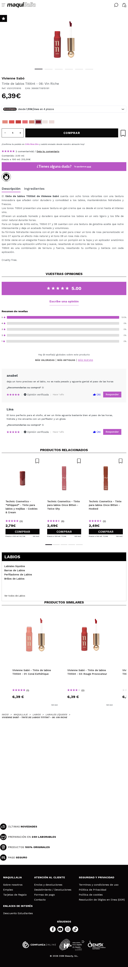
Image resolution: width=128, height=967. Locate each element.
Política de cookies (91, 894)
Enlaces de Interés (18, 906)
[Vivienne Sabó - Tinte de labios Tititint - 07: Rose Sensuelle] (45, 121)
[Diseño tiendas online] (97, 944)
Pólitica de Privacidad (92, 889)
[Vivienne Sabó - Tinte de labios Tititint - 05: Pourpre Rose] (31, 121)
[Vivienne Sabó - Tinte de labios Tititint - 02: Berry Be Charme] (11, 121)
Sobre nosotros (12, 884)
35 (36, 144)
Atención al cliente (49, 877)
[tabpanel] (64, 40)
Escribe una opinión (64, 301)
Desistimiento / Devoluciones (52, 889)
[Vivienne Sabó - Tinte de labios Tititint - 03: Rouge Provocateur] (18, 121)
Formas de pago (44, 894)
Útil (98, 394)
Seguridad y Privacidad (96, 877)
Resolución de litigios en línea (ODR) (102, 899)
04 (26, 144)
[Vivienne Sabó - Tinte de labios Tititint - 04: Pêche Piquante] (25, 121)
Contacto (40, 899)
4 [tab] (71, 544)
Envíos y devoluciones (48, 884)
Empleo (8, 889)
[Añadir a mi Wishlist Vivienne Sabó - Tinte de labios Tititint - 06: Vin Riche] (123, 133)
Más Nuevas (85, 360)
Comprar (22, 531)
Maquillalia (12, 877)
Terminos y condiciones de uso (98, 884)
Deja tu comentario (48, 151)
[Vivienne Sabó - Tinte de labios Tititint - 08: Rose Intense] (51, 121)
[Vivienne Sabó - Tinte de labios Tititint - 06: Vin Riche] (38, 121)
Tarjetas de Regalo (15, 894)
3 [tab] (64, 544)
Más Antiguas (66, 360)
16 (31, 144)
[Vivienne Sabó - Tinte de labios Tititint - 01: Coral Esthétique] (5, 121)
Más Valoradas (44, 360)
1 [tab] (48, 544)
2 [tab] (56, 544)
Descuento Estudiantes (18, 913)
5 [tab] (79, 544)
